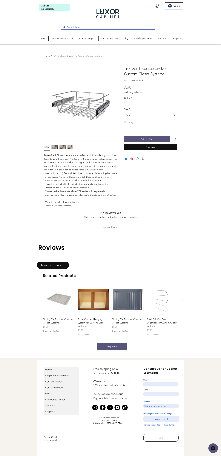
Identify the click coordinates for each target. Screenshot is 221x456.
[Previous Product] (38, 299)
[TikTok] (125, 407)
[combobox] (150, 115)
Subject (146, 401)
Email (145, 390)
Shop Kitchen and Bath (57, 375)
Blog (47, 393)
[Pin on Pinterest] (132, 159)
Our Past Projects (54, 381)
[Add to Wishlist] (174, 139)
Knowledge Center (55, 399)
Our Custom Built (54, 387)
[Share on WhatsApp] (137, 159)
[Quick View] (59, 299)
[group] (110, 310)
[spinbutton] (131, 128)
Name (145, 380)
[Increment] (135, 128)
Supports (50, 411)
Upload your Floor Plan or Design (157, 413)
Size (127, 109)
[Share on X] (143, 159)
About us (50, 405)
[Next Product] (182, 299)
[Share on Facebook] (126, 159)
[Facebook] (103, 407)
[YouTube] (117, 407)
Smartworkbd (50, 440)
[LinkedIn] (110, 407)
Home (47, 55)
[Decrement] (126, 128)
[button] (157, 6)
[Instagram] (95, 407)
